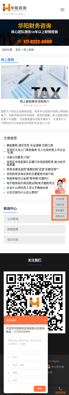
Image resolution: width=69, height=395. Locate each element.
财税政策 (12, 229)
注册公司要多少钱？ (19, 157)
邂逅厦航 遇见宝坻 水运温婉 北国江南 (30, 145)
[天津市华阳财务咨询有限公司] (16, 10)
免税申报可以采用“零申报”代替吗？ (28, 178)
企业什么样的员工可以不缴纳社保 (27, 188)
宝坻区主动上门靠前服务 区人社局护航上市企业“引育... (36, 151)
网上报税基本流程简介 (34, 101)
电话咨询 (60, 392)
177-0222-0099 (37, 41)
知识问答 (12, 239)
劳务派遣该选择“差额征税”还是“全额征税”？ (33, 169)
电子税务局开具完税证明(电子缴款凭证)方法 (34, 183)
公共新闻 (12, 218)
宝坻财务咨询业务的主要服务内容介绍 (30, 174)
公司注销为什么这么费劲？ (23, 192)
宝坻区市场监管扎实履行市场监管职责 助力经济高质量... (36, 163)
